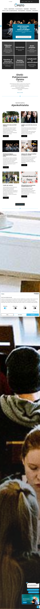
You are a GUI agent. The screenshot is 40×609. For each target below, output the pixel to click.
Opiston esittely (20, 92)
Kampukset (28, 10)
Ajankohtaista (11, 8)
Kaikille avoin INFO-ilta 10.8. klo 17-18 (29, 125)
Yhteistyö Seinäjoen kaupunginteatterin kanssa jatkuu (9, 155)
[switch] (15, 308)
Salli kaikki (33, 314)
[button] (0, 26)
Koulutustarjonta (19, 8)
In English (10, 1)
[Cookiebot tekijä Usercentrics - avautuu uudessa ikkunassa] (34, 294)
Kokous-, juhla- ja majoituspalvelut (9, 10)
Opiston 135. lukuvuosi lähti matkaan (9, 125)
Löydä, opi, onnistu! (8, 185)
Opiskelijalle (26, 8)
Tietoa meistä (33, 8)
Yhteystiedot (35, 10)
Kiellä (7, 314)
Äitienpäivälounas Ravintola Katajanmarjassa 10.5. (28, 186)
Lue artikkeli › (6, 136)
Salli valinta (20, 314)
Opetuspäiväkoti (21, 10)
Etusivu (6, 8)
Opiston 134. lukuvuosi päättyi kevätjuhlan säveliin (28, 154)
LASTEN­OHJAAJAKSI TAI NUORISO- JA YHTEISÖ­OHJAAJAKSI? (23, 27)
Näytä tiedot (35, 311)
